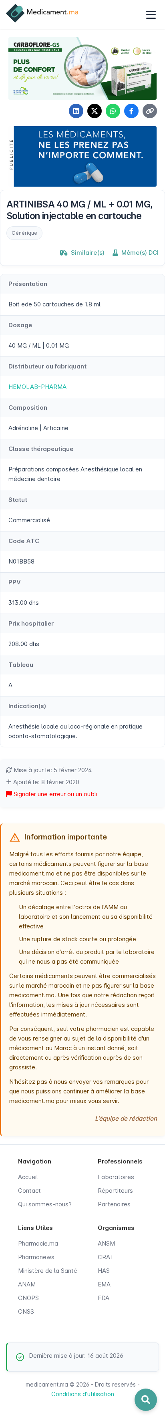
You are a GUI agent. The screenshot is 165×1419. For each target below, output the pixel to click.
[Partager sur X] (94, 111)
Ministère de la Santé (47, 1270)
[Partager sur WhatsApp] (113, 111)
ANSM (106, 1243)
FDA (103, 1298)
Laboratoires (116, 1177)
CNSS (26, 1311)
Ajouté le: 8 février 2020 (45, 782)
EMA (104, 1284)
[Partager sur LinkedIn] (76, 111)
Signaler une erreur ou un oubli (54, 794)
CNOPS (28, 1298)
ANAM (27, 1284)
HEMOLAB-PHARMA (37, 386)
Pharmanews (36, 1257)
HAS (104, 1270)
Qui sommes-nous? (45, 1204)
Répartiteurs (115, 1190)
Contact (29, 1190)
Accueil (28, 1177)
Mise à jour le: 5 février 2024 (52, 770)
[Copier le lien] (150, 111)
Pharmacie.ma (38, 1243)
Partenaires (114, 1204)
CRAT (106, 1257)
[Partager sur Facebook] (131, 111)
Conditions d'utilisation (82, 1394)
